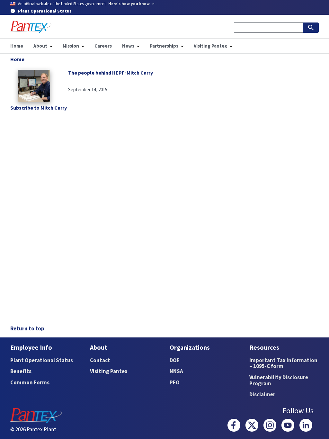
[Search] (311, 27)
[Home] (30, 27)
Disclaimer (262, 394)
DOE (175, 360)
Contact (100, 360)
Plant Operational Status (41, 360)
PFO (175, 382)
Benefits (20, 371)
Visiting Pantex (109, 371)
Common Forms (29, 382)
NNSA (176, 371)
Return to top (27, 328)
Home (17, 59)
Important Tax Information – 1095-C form (283, 363)
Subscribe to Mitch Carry (38, 107)
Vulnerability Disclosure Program (278, 380)
